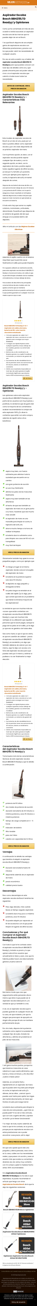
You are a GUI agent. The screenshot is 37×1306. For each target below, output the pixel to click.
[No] (35, 1299)
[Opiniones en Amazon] (18, 321)
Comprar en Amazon (22, 1271)
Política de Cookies (12, 1271)
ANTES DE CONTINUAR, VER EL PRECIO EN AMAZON (18, 87)
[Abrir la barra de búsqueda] (36, 7)
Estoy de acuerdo (18, 1302)
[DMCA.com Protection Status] (18, 1292)
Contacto (3, 1271)
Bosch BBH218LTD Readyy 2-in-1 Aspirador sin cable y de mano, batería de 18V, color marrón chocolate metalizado (15, 329)
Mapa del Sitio (32, 1271)
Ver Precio (28, 378)
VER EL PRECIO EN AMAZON (18, 552)
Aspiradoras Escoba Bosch (13, 1184)
